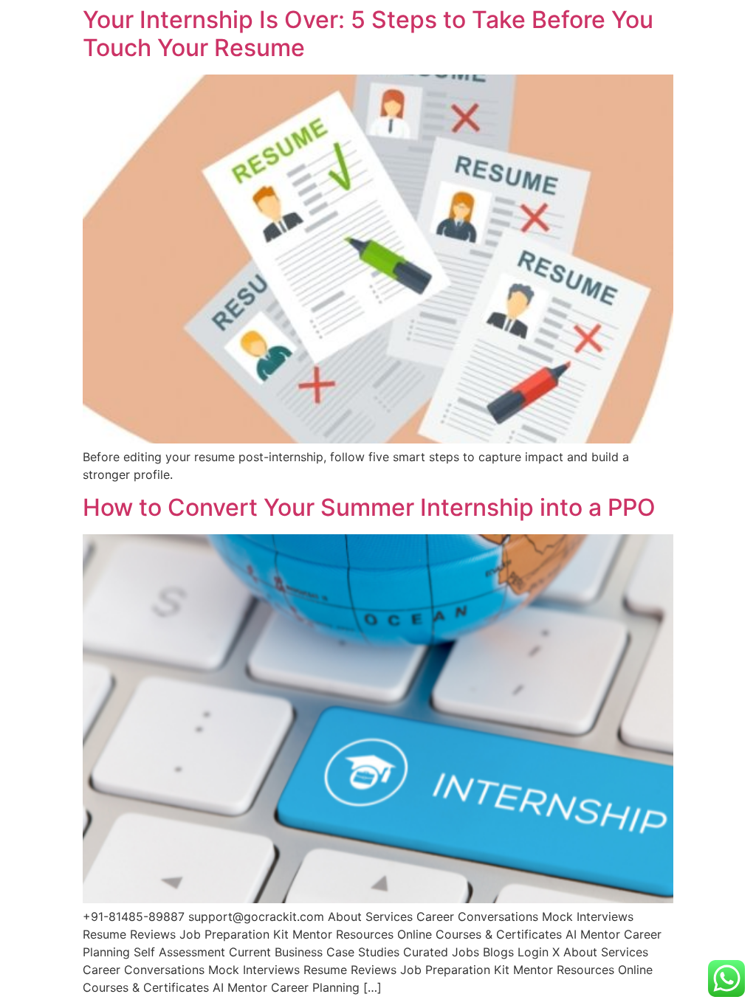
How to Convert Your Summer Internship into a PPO (369, 507)
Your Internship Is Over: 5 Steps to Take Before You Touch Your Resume (368, 33)
